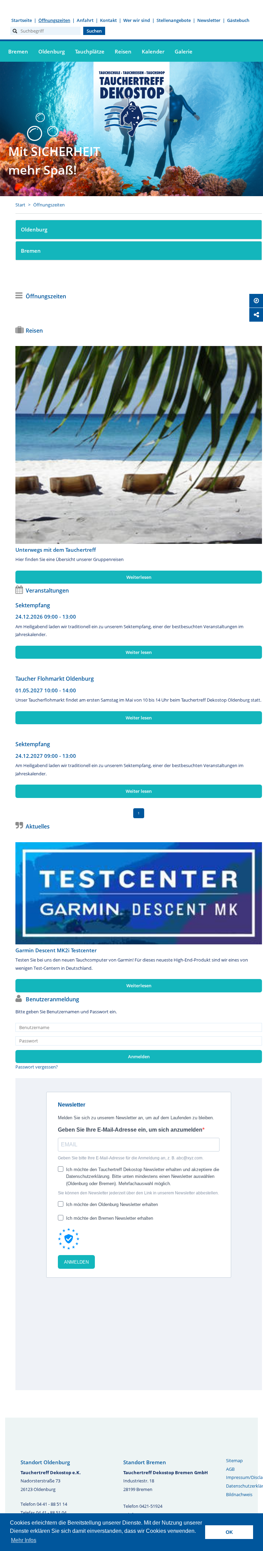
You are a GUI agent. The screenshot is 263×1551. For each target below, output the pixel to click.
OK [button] (229, 1532)
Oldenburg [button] (51, 51)
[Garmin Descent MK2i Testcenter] (138, 893)
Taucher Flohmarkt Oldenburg (54, 678)
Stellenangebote (173, 20)
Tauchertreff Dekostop (131, 103)
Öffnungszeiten (54, 20)
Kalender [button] (153, 51)
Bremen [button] (18, 51)
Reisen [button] (123, 51)
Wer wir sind (136, 20)
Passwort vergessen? (36, 1067)
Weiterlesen (138, 577)
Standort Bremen (144, 1462)
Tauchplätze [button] (89, 51)
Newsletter (209, 20)
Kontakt (108, 20)
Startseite (21, 20)
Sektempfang (32, 605)
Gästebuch (238, 20)
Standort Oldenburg (45, 1462)
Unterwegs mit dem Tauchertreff (55, 549)
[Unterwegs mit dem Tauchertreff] (138, 445)
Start (20, 205)
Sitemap (234, 1460)
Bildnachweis (239, 1494)
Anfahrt (85, 20)
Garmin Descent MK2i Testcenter (56, 950)
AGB (230, 1469)
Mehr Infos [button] (23, 1540)
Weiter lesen (139, 652)
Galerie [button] (183, 51)
